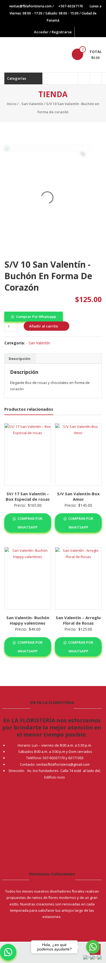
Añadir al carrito (43, 326)
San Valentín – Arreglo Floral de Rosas (78, 620)
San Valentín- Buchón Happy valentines (27, 620)
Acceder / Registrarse (53, 31)
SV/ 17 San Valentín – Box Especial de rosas (28, 496)
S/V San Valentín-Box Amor (78, 496)
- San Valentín (31, 103)
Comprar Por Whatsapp (36, 316)
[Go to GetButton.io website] (93, 957)
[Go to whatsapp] (93, 947)
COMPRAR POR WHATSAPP (29, 523)
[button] (33, 316)
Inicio (11, 103)
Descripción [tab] (19, 358)
